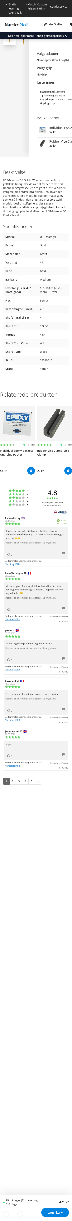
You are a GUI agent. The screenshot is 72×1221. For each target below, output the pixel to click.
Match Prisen (32, 6)
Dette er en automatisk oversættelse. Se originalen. (30, 542)
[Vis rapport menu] (63, 553)
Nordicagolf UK (12, 564)
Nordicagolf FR (12, 619)
